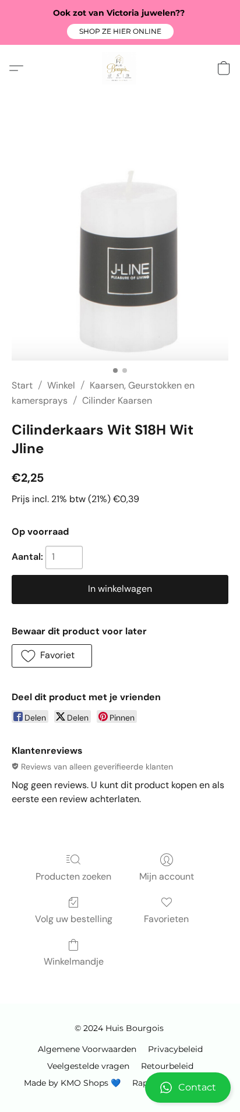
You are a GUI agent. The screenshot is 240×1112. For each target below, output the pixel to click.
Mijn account (166, 876)
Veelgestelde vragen (88, 1066)
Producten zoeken (73, 876)
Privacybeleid (175, 1049)
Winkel (61, 385)
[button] (120, 31)
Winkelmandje (74, 961)
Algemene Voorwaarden (87, 1049)
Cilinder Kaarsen (117, 400)
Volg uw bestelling (73, 919)
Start (22, 385)
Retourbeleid (167, 1066)
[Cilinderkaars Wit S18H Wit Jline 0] (120, 249)
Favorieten (166, 919)
